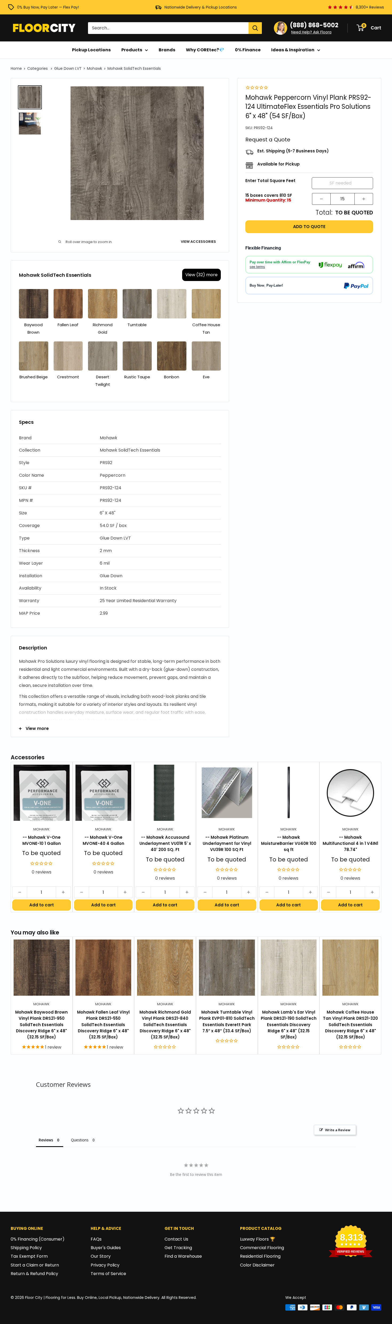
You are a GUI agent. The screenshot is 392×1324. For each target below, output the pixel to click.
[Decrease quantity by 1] (321, 199)
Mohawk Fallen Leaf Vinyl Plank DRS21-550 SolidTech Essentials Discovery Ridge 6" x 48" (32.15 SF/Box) (103, 1024)
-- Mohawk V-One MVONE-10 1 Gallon (41, 840)
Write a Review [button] (337, 1129)
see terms (257, 267)
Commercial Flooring (262, 1248)
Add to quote (309, 227)
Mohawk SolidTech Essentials (134, 68)
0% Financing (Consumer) (38, 1239)
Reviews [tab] (46, 1139)
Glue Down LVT (68, 68)
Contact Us (176, 1239)
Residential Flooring (260, 1256)
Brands (167, 50)
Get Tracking (178, 1248)
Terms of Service (108, 1274)
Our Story (101, 1256)
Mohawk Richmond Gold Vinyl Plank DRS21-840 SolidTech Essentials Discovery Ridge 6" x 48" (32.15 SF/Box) (165, 1024)
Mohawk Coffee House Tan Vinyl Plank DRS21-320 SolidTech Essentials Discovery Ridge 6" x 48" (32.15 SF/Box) (350, 1024)
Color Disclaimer (257, 1265)
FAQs (96, 1239)
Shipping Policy (26, 1248)
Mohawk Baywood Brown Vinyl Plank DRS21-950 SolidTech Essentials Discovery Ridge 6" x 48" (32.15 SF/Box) (41, 1024)
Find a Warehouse (183, 1256)
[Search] (255, 28)
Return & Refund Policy (34, 1274)
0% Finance (248, 50)
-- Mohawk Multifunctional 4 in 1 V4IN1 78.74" (350, 843)
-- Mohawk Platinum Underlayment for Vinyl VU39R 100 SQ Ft (227, 843)
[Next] (381, 837)
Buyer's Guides (106, 1248)
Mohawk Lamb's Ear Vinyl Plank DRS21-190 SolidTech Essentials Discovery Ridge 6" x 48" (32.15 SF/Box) (289, 1024)
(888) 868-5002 (314, 25)
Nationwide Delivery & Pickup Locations (201, 7)
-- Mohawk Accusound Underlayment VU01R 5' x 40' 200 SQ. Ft (165, 843)
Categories (38, 68)
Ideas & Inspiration (292, 50)
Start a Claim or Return (35, 1265)
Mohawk (94, 68)
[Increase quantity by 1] (364, 199)
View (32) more (201, 275)
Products (131, 50)
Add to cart (41, 905)
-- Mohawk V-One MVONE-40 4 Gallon (103, 840)
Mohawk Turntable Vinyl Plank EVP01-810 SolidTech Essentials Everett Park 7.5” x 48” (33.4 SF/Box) (227, 1021)
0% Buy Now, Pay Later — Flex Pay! (48, 7)
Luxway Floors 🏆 (257, 1239)
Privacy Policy (105, 1265)
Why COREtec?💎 (205, 50)
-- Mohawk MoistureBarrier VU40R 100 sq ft (288, 843)
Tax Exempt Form (29, 1256)
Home (16, 68)
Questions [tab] (80, 1139)
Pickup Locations (91, 50)
